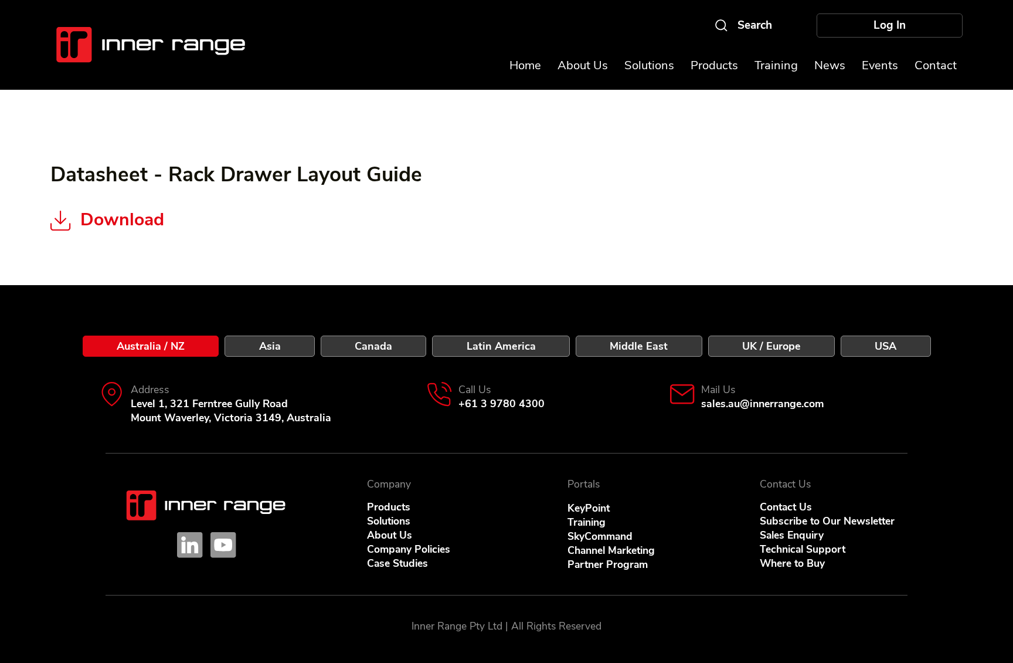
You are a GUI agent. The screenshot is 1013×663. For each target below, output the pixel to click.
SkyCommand (600, 536)
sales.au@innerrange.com (762, 404)
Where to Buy (792, 563)
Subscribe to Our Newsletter (827, 521)
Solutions (388, 521)
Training (586, 522)
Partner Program (607, 564)
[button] (880, 65)
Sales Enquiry (792, 535)
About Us (389, 535)
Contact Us (786, 507)
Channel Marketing (611, 550)
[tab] (151, 346)
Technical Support (802, 549)
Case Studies (397, 563)
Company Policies (408, 549)
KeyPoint (588, 508)
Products (388, 507)
